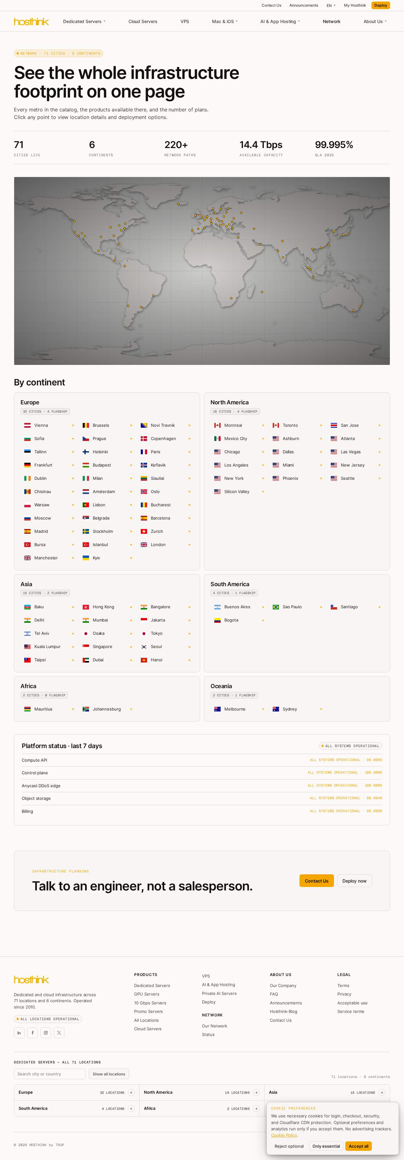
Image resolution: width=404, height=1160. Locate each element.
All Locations (146, 1020)
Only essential (326, 1146)
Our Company (283, 985)
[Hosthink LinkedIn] (19, 1032)
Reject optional (289, 1146)
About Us (373, 21)
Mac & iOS (223, 21)
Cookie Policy (284, 1135)
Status (208, 1034)
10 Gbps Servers (150, 1002)
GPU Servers (146, 993)
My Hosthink (355, 5)
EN (329, 5)
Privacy (344, 993)
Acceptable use (352, 1002)
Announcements (303, 5)
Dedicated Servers (82, 21)
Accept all (358, 1146)
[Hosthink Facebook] (32, 1032)
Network (332, 21)
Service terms (350, 1011)
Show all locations (109, 1074)
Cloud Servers (142, 21)
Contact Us (271, 5)
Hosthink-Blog (283, 1011)
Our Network (214, 1025)
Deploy (380, 5)
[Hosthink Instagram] (45, 1032)
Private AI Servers (219, 993)
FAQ (274, 993)
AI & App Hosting (278, 21)
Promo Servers (148, 1011)
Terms (343, 985)
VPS (185, 21)
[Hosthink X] (59, 1032)
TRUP (60, 1145)
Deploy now (354, 880)
